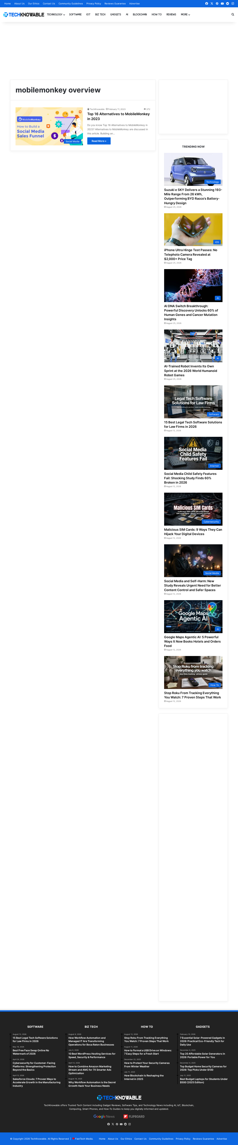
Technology (54, 14)
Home (7, 3)
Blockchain (140, 14)
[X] (113, 1124)
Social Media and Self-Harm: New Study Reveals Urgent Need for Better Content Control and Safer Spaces (192, 585)
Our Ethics (33, 3)
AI (127, 14)
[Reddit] (125, 1124)
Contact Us (49, 3)
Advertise (134, 3)
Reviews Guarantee (115, 3)
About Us (19, 3)
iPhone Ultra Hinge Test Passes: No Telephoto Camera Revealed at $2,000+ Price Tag (190, 254)
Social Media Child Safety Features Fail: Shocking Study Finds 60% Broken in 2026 (190, 478)
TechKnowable (97, 109)
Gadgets (115, 14)
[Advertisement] (119, 49)
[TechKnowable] (23, 14)
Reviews (171, 14)
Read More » (99, 140)
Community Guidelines (71, 3)
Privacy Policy (93, 3)
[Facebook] (108, 1124)
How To (157, 14)
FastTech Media (84, 1138)
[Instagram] (129, 1124)
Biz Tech (100, 14)
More (184, 14)
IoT (88, 14)
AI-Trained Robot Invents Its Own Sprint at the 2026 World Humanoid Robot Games (190, 370)
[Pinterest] (117, 1124)
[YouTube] (121, 1124)
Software (75, 14)
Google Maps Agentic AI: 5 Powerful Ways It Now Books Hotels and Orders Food (192, 641)
